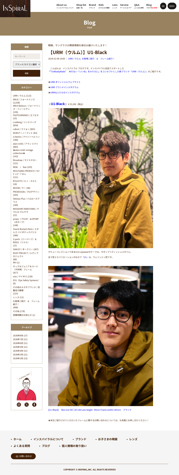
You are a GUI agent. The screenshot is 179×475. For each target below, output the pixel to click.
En (173, 6)
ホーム (17, 439)
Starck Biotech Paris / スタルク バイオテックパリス (26, 230)
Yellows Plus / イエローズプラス (26, 200)
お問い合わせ (25, 456)
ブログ (46, 446)
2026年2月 (18, 358)
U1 (85, 257)
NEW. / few (19, 167)
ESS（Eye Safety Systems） (26, 280)
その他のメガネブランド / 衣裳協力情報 (26, 289)
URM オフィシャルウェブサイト (65, 81)
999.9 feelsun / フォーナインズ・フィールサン (26, 107)
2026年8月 (18, 335)
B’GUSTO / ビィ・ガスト (25, 180)
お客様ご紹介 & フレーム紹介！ (26, 302)
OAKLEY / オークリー (23, 249)
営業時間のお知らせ (22, 315)
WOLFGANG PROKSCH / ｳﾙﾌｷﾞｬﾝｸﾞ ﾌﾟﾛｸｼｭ (26, 172)
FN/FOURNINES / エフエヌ (26, 115)
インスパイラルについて (48, 439)
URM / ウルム (19, 95)
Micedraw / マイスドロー (25, 160)
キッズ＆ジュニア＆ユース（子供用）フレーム (25, 268)
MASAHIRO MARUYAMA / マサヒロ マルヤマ (26, 210)
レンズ (16, 297)
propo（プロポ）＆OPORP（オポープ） (26, 220)
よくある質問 (21, 446)
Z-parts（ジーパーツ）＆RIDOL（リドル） (25, 241)
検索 (26, 73)
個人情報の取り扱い (74, 446)
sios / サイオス (20, 276)
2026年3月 (18, 354)
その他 (16, 311)
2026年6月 (18, 343)
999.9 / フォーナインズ (24, 99)
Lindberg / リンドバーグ (24, 122)
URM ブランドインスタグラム (64, 87)
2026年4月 (18, 350)
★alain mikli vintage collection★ (23, 151)
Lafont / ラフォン (21, 129)
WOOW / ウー (19, 187)
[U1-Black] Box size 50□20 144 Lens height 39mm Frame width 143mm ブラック (89, 409)
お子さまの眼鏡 (107, 439)
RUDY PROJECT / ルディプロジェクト (25, 254)
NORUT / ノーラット (23, 132)
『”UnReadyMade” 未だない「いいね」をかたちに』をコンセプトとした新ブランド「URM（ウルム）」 (98, 71)
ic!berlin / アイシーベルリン (26, 136)
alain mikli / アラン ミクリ (25, 143)
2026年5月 (18, 346)
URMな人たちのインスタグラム (65, 92)
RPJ (14, 262)
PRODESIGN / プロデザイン (26, 191)
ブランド (80, 439)
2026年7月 (18, 339)
